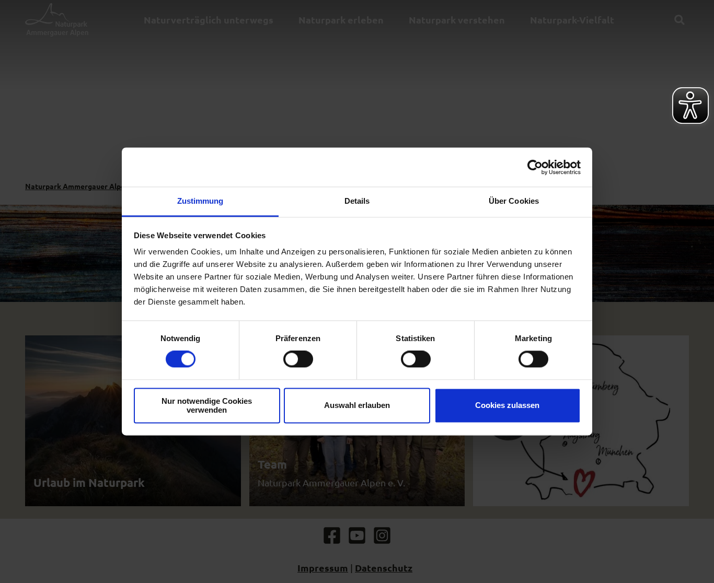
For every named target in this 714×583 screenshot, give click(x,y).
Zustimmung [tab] (200, 200)
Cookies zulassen (507, 405)
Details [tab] (357, 200)
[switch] (298, 359)
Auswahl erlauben (357, 405)
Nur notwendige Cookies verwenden (207, 405)
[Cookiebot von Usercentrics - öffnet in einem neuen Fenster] (535, 167)
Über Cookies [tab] (514, 200)
